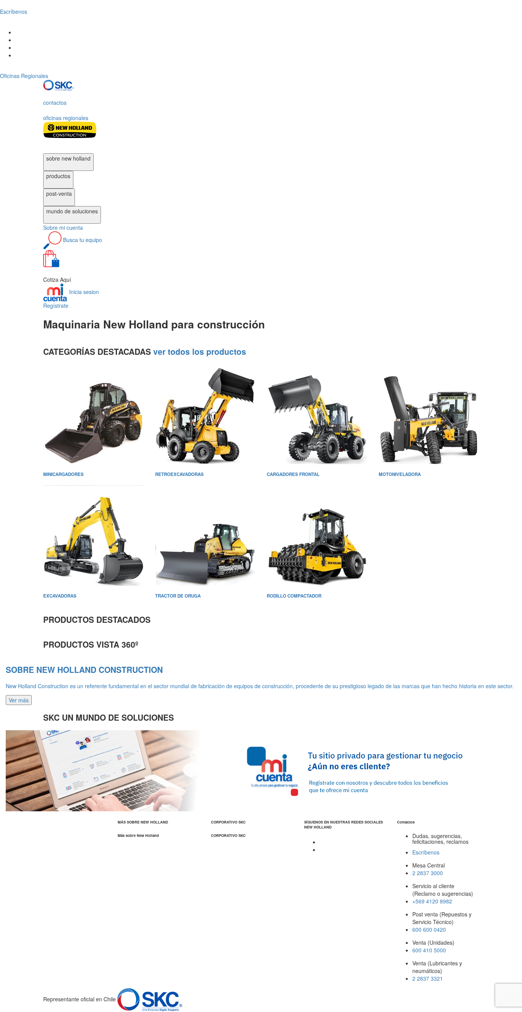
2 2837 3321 (427, 978)
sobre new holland (68, 158)
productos (58, 176)
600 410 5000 (429, 950)
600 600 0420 (429, 929)
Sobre (63, 227)
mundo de (72, 211)
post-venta (59, 193)
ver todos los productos (199, 351)
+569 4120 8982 (432, 901)
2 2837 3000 (427, 873)
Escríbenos (425, 852)
